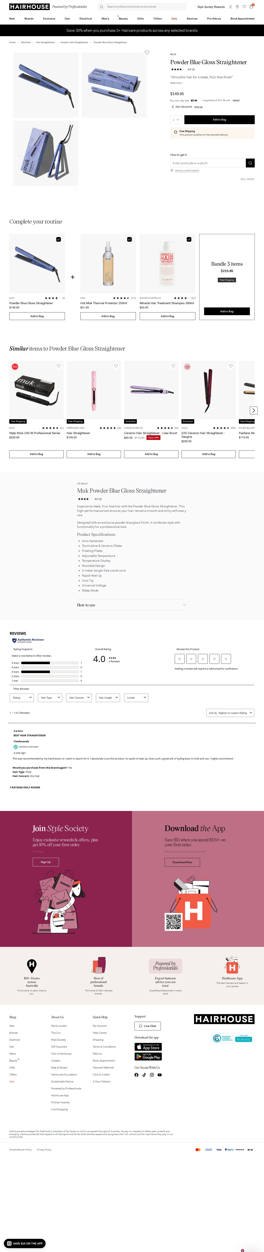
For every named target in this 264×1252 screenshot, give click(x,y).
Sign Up (46, 862)
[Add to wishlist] (147, 52)
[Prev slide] (10, 410)
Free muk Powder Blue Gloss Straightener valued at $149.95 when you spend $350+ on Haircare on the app (132, 28)
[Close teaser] (242, 1242)
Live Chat (150, 1026)
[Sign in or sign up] (230, 6)
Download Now (182, 862)
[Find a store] (237, 6)
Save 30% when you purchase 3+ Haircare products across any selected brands (131, 32)
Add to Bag (219, 119)
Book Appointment (243, 18)
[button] (46, 85)
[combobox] (176, 119)
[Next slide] (254, 410)
